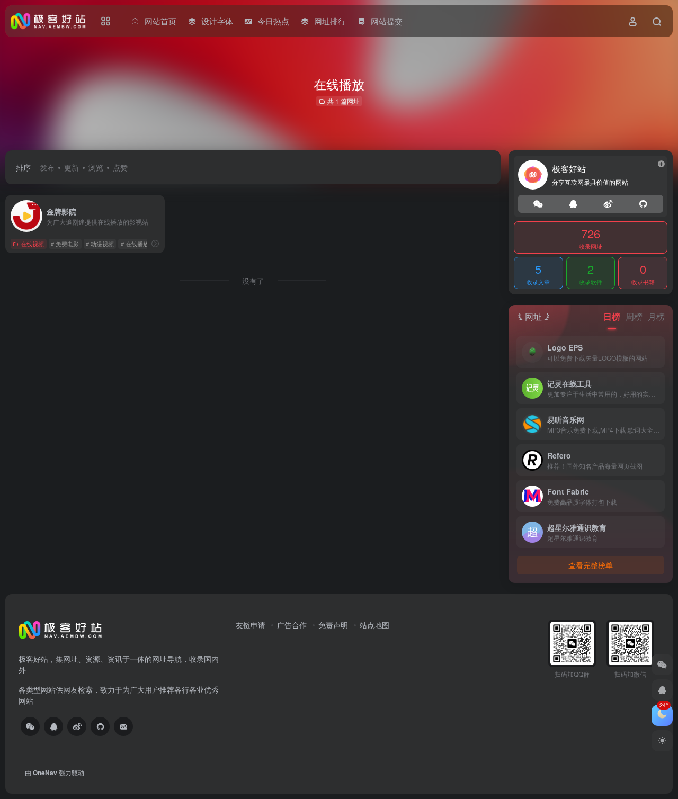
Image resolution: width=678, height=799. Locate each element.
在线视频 (32, 243)
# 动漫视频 (100, 243)
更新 (71, 167)
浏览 (95, 167)
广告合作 (292, 625)
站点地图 (374, 625)
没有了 (253, 280)
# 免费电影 (65, 243)
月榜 (656, 316)
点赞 (120, 167)
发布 (47, 167)
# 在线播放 (135, 243)
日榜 (611, 316)
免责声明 (333, 625)
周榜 (634, 316)
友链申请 (250, 625)
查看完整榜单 (590, 565)
